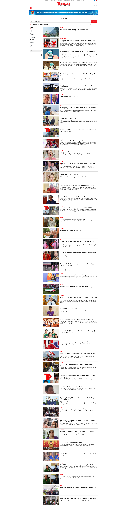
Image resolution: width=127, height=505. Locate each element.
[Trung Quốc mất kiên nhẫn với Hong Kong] (51, 445)
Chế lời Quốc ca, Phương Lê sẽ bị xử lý (70, 174)
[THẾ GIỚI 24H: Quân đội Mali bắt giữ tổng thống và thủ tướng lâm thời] (51, 367)
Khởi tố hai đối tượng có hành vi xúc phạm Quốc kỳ (74, 29)
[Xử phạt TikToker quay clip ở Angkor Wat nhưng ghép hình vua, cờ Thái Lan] (51, 244)
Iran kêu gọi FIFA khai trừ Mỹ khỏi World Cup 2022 (74, 286)
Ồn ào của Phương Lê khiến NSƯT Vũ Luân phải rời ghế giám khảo (77, 164)
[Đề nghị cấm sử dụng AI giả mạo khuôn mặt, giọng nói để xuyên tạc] (51, 65)
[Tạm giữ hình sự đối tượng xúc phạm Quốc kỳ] (51, 222)
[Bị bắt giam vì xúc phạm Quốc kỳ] (51, 311)
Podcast (32, 33)
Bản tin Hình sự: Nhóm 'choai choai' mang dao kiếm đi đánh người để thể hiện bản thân (78, 130)
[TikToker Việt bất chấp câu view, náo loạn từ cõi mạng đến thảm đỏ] (51, 255)
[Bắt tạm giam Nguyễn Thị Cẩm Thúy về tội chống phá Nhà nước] (51, 434)
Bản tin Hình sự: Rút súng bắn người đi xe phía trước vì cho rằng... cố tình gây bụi (78, 376)
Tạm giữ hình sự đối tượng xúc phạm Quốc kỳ (72, 219)
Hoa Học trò (73, 0)
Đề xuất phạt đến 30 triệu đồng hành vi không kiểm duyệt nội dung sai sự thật (78, 52)
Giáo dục (61, 407)
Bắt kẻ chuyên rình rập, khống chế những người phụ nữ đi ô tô (77, 185)
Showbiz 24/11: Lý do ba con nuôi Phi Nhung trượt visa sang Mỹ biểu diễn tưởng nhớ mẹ (77, 331)
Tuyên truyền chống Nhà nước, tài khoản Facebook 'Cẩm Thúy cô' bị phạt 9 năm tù (78, 398)
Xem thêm (96, 8)
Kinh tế (61, 72)
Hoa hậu (61, 340)
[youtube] (96, 1)
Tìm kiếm (63, 18)
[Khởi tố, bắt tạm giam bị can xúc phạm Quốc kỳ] (51, 199)
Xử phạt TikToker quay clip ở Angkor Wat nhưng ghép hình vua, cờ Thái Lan (78, 242)
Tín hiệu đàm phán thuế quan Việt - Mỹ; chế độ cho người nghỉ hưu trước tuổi (78, 74)
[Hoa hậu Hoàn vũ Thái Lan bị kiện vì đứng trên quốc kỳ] (51, 344)
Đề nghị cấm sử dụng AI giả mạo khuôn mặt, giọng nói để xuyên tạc (78, 62)
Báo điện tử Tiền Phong (63, 4)
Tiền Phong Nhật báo (58, 0)
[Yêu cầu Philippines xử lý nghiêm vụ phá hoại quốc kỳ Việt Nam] (51, 277)
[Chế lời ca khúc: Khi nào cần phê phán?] (51, 143)
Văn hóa (61, 139)
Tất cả (32, 28)
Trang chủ (31, 8)
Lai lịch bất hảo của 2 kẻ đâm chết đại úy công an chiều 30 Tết (77, 476)
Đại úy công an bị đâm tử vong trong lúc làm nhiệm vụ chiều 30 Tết (78, 498)
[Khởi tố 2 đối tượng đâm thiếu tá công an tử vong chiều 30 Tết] (51, 467)
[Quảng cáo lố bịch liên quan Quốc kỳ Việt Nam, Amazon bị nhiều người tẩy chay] (51, 87)
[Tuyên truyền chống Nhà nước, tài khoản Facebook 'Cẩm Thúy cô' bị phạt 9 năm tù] (51, 400)
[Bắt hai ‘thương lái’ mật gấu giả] (51, 121)
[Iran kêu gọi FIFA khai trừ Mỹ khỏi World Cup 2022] (51, 289)
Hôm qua (32, 42)
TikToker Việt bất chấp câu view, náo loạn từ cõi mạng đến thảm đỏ (78, 253)
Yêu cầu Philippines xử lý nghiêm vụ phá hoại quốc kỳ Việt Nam (77, 275)
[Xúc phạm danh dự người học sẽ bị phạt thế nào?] (51, 412)
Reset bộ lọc (35, 54)
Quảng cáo (83, 0)
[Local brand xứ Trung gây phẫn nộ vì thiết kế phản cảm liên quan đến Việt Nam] (51, 43)
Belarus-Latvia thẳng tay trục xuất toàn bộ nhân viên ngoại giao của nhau (77, 353)
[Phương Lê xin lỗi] (51, 155)
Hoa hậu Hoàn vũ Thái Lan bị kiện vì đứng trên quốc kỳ (75, 342)
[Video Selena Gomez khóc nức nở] (51, 99)
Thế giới (61, 273)
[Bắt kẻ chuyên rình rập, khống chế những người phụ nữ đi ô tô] (51, 188)
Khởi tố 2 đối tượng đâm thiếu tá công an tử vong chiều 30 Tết (77, 465)
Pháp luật (62, 27)
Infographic (33, 37)
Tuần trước (33, 43)
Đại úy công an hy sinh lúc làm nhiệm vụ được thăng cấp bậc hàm (78, 487)
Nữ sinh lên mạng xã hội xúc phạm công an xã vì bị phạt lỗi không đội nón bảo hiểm (78, 108)
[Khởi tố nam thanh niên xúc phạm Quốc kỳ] (51, 389)
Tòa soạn (78, 0)
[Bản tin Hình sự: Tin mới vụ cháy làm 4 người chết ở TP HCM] (51, 210)
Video (32, 31)
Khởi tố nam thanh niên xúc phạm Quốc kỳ (71, 386)
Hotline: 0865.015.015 (49, 0)
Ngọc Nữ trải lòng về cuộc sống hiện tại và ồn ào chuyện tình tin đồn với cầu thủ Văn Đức (77, 421)
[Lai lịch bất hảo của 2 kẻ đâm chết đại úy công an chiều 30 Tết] (51, 479)
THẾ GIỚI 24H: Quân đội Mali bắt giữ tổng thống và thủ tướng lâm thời (78, 365)
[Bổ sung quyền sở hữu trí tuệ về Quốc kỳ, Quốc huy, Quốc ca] (51, 322)
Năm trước (33, 46)
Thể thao (61, 284)
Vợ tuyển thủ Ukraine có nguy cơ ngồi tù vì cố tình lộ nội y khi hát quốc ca (78, 454)
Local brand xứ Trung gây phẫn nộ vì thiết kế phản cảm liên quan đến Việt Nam (77, 41)
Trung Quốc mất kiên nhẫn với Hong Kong (71, 442)
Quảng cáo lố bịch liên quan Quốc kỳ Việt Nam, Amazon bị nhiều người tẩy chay (77, 85)
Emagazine (33, 36)
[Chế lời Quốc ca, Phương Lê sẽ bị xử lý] (51, 177)
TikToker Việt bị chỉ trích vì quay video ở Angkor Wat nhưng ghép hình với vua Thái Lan (78, 264)
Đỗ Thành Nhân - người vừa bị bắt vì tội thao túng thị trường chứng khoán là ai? (78, 298)
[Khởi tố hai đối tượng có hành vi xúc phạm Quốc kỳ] (51, 32)
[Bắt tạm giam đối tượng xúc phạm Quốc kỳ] (51, 233)
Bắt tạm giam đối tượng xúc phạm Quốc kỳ (71, 230)
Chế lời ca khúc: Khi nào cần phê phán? (72, 141)
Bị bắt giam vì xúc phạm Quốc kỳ (69, 308)
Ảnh (31, 30)
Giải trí (61, 94)
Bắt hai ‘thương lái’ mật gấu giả (68, 118)
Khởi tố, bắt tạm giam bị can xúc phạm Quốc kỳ (73, 197)
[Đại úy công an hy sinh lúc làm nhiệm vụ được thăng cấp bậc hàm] (51, 490)
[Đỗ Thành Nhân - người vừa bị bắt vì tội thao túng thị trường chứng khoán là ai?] (51, 300)
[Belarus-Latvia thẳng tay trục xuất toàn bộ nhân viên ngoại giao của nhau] (51, 356)
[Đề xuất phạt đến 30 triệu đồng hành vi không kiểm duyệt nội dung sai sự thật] (51, 54)
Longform (32, 34)
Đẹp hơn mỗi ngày (63, 38)
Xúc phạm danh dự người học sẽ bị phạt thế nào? (73, 409)
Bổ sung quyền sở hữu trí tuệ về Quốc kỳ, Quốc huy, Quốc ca (76, 319)
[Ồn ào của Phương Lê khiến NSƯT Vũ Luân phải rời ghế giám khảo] (51, 166)
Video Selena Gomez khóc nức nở (69, 96)
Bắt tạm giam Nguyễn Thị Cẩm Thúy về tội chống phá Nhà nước (77, 431)
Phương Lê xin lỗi (64, 152)
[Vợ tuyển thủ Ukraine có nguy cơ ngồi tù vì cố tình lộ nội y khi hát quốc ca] (51, 456)
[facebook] (94, 1)
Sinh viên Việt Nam (66, 0)
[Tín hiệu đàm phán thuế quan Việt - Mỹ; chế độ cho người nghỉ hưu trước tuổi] (51, 76)
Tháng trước (33, 45)
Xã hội (61, 105)
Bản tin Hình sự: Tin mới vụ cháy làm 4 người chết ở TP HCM (76, 208)
